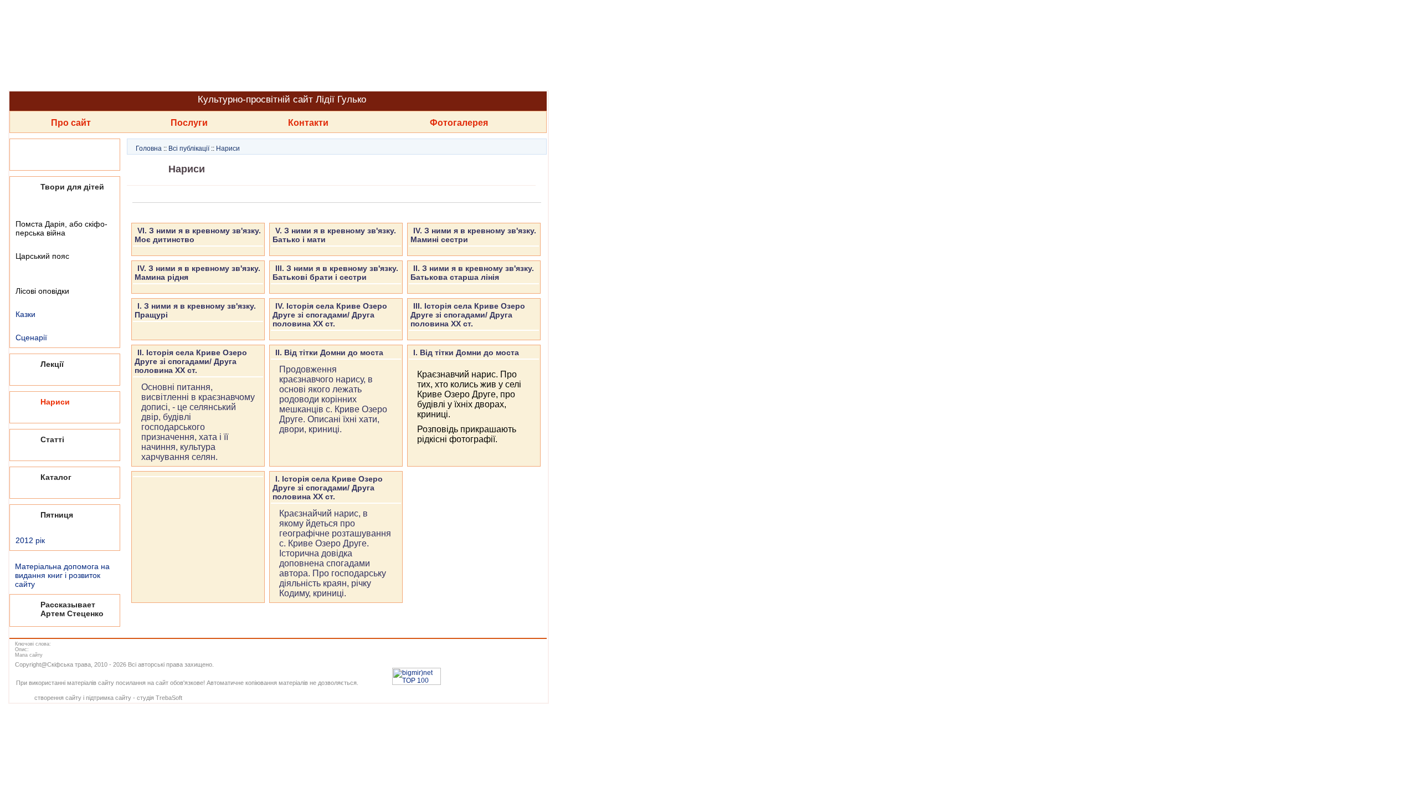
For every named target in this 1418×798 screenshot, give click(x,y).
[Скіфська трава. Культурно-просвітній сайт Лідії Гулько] (277, 45)
